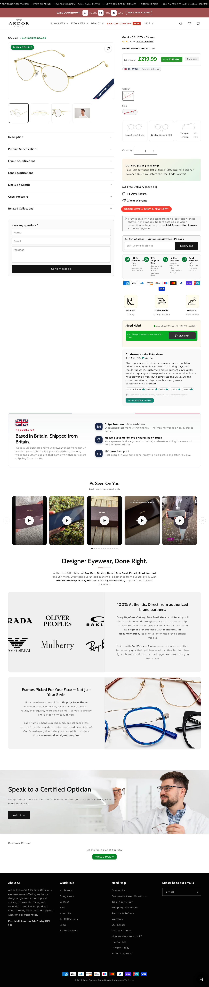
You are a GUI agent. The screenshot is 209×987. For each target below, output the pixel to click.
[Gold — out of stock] (128, 96)
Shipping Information (125, 907)
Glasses (64, 901)
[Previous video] (6, 520)
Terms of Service (122, 953)
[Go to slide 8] (105, 548)
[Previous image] (14, 70)
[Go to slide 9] (107, 548)
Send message (61, 268)
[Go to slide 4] (98, 548)
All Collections (69, 919)
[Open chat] (201, 979)
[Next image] (108, 70)
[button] (59, 23)
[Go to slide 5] (99, 548)
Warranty (117, 919)
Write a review (104, 856)
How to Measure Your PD (127, 936)
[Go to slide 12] (112, 548)
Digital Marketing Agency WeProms (116, 980)
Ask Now (19, 815)
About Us (65, 913)
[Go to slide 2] (94, 548)
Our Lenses (119, 924)
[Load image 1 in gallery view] (19, 113)
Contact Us (119, 890)
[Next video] (202, 520)
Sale (62, 907)
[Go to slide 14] (116, 548)
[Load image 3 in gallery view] (61, 113)
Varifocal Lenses (122, 930)
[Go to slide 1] (92, 548)
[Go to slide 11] (110, 548)
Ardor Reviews (69, 930)
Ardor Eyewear (90, 980)
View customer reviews (140, 400)
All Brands (66, 890)
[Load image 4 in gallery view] (82, 113)
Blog (63, 924)
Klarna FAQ (119, 942)
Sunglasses (67, 896)
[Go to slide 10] (108, 548)
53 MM (130, 111)
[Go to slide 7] (103, 548)
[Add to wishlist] (108, 48)
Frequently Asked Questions (129, 896)
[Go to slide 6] (101, 548)
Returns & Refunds (123, 913)
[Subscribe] (197, 892)
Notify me (186, 245)
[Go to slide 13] (114, 548)
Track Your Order (122, 901)
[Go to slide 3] (96, 548)
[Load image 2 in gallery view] (40, 113)
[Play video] (29, 520)
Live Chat (184, 335)
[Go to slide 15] (117, 548)
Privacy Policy (120, 947)
